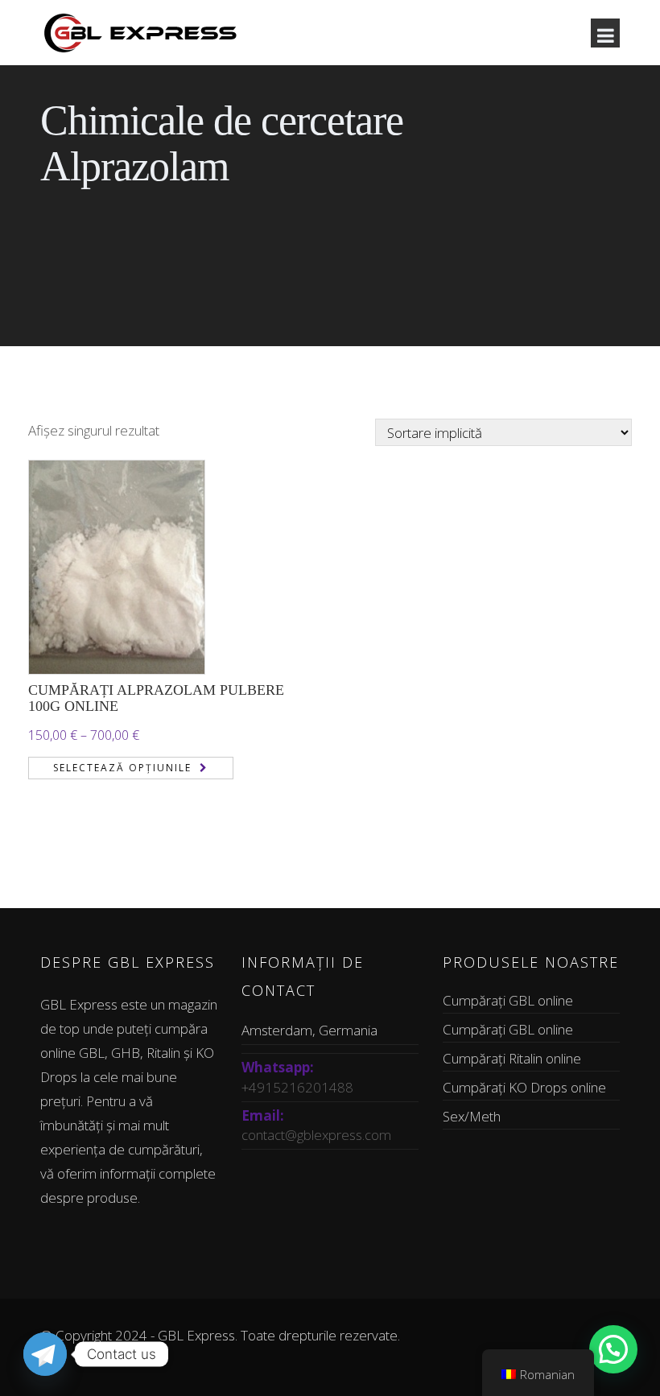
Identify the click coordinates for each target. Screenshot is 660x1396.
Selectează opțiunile (122, 767)
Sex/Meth (472, 1116)
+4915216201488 (297, 1087)
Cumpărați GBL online (508, 1000)
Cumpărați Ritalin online (512, 1058)
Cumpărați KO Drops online (524, 1087)
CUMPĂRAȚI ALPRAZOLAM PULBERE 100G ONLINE (156, 698)
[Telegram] (45, 1354)
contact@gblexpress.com (316, 1134)
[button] (613, 1349)
